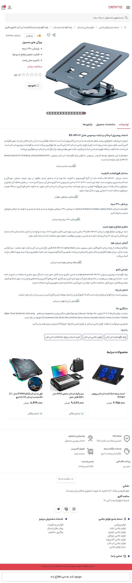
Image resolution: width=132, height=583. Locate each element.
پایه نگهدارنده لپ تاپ (62, 27)
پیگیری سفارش (55, 532)
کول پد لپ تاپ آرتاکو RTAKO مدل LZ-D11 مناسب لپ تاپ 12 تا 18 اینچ (25, 395)
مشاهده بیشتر (35, 67)
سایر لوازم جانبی (118, 547)
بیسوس (29, 35)
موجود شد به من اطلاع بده (66, 576)
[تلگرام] (58, 509)
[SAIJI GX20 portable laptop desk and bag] (67, 374)
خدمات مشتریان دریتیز (51, 519)
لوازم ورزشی (120, 525)
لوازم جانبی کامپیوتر (116, 539)
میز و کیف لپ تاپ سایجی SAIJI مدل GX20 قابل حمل (68, 395)
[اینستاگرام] (73, 509)
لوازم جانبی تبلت (118, 528)
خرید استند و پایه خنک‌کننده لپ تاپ (62, 337)
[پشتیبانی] (66, 509)
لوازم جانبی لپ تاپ (85, 27)
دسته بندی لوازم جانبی (109, 27)
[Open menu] (128, 8)
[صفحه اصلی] (125, 27)
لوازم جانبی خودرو (117, 532)
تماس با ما (116, 556)
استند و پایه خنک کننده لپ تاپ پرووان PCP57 (108, 395)
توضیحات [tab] (124, 124)
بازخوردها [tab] (87, 124)
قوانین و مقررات (55, 525)
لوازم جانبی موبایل (117, 536)
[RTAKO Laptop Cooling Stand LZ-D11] (25, 374)
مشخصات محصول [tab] (105, 124)
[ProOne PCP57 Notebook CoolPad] (108, 374)
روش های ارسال (55, 528)
